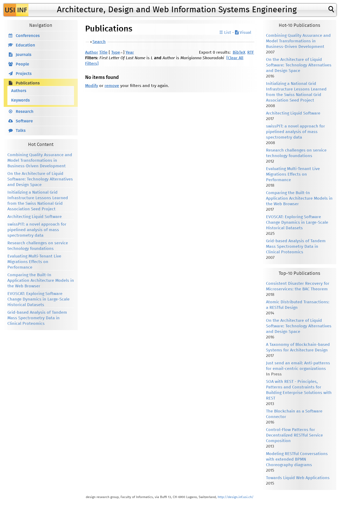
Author (91, 52)
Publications (28, 83)
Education (25, 45)
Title (103, 52)
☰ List (225, 33)
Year (130, 52)
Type (115, 52)
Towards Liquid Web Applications (298, 478)
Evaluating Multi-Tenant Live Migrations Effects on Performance (34, 261)
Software (24, 121)
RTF (250, 52)
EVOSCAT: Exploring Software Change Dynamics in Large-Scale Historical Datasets (38, 299)
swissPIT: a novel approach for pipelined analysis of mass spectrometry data (36, 230)
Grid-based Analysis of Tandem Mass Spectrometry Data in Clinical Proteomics (37, 318)
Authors (18, 91)
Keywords (20, 100)
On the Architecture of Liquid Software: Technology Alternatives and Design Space (40, 179)
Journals (23, 55)
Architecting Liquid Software (34, 217)
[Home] (16, 10)
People (22, 64)
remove (112, 86)
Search (99, 42)
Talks (21, 131)
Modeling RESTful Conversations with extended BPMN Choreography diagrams (297, 459)
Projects (24, 74)
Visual (244, 33)
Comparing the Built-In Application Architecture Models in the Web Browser (40, 280)
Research (25, 112)
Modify (91, 86)
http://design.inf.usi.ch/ (235, 497)
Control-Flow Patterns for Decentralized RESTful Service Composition (294, 435)
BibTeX (239, 52)
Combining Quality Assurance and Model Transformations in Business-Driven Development (39, 160)
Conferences (28, 36)
